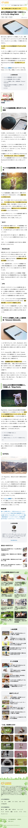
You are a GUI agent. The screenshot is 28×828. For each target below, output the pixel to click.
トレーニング (20, 809)
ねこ (6, 17)
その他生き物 (4, 803)
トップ (2, 5)
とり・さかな (15, 801)
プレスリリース (4, 813)
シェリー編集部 (7, 68)
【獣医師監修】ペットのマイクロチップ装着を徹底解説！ (14, 517)
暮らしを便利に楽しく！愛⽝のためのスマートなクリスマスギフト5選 (14, 511)
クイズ (20, 811)
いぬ (5, 5)
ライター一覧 (3, 821)
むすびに (6, 88)
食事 (10, 809)
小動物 (9, 801)
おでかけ (7, 811)
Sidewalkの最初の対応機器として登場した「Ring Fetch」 (14, 85)
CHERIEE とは (4, 819)
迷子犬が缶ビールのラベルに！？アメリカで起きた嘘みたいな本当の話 (14, 518)
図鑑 (11, 811)
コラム (24, 811)
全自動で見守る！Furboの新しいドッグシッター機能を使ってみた (14, 515)
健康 (6, 809)
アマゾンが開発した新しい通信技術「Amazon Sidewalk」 (14, 82)
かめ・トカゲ (22, 801)
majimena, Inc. (17, 825)
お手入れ (14, 809)
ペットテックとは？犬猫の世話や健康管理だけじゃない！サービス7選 (14, 513)
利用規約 (19, 819)
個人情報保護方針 (12, 819)
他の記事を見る (14, 540)
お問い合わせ (10, 821)
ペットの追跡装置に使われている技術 (12, 77)
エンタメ (16, 811)
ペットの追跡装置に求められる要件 (12, 79)
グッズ (9, 5)
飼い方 (2, 809)
